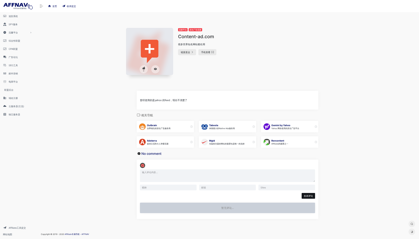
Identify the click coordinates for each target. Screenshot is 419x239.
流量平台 (183, 30)
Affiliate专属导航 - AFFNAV (77, 234)
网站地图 (7, 234)
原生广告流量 (195, 30)
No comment (151, 154)
